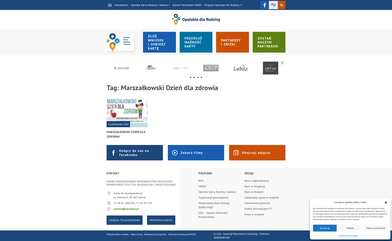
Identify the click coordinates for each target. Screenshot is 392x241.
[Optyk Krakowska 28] (270, 68)
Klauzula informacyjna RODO (182, 234)
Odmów (350, 228)
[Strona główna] (110, 5)
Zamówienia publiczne (257, 203)
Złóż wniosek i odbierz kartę (157, 42)
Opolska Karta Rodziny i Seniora (149, 5)
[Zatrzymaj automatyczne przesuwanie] (282, 62)
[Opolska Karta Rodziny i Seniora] (123, 42)
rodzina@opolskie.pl (126, 209)
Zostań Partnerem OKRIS (187, 5)
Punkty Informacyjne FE (258, 208)
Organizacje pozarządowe (213, 197)
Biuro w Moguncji (254, 186)
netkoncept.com (222, 237)
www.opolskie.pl (161, 220)
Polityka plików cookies (348, 235)
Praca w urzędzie (254, 214)
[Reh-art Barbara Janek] (211, 68)
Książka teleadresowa (124, 220)
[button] (385, 202)
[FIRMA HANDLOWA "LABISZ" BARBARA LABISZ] (241, 68)
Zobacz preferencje (375, 228)
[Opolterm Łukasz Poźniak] (121, 68)
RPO (201, 180)
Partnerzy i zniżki (231, 42)
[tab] (190, 77)
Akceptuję (325, 228)
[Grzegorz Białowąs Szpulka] (151, 68)
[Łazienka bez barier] (181, 68)
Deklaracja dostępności (155, 234)
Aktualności (121, 5)
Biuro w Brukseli (253, 192)
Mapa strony (137, 234)
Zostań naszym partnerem (268, 42)
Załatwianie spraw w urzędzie (261, 197)
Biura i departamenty (256, 180)
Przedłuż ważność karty (193, 42)
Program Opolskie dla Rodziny (221, 5)
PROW (202, 186)
